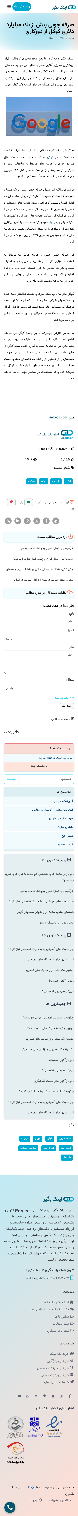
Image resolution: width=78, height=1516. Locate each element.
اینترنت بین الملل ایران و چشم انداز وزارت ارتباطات (43, 558)
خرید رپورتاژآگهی (58, 1361)
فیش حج (67, 835)
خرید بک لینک (60, 1354)
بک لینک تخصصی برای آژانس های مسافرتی (47, 1049)
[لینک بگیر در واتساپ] (28, 1396)
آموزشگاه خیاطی (63, 801)
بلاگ (61, 38)
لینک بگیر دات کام (57, 1302)
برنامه (50, 222)
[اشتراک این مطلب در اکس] (37, 521)
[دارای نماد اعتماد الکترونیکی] (54, 1426)
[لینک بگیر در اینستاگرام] (61, 1396)
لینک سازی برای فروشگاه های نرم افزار (51, 959)
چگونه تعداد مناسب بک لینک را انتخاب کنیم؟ (46, 1091)
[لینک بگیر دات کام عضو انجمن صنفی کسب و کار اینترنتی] (35, 1426)
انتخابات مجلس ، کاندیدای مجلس (52, 809)
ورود (34, 1500)
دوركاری (31, 481)
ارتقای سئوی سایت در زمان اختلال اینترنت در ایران (44, 579)
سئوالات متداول (58, 1331)
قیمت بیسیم (65, 844)
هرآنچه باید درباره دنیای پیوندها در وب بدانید (47, 548)
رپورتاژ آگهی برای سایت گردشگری (54, 1081)
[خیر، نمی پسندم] (11, 502)
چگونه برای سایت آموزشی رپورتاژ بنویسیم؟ (48, 1017)
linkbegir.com (58, 417)
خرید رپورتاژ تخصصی (55, 1375)
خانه (71, 38)
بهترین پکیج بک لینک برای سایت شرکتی (49, 1028)
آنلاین (68, 481)
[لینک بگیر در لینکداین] (53, 1396)
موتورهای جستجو (28, 1148)
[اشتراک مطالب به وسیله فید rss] (8, 521)
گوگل (50, 157)
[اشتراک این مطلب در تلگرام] (56, 521)
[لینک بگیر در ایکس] (36, 1396)
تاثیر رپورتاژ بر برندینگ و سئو (57, 922)
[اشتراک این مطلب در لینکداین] (18, 521)
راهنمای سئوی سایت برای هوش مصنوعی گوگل (45, 912)
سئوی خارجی (65, 1138)
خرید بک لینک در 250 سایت (56, 758)
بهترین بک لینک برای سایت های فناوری (50, 970)
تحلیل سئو (66, 1148)
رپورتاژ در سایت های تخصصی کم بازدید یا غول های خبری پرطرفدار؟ (39, 877)
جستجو (11, 779)
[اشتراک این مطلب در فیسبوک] (46, 521)
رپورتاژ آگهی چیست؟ (61, 980)
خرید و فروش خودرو (61, 818)
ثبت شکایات (61, 1323)
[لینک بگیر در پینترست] (44, 1396)
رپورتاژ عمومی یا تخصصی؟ (58, 991)
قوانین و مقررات (59, 1500)
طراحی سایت (65, 827)
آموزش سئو (48, 1148)
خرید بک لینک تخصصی (53, 1368)
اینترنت (24, 1138)
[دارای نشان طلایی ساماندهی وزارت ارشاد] (16, 1426)
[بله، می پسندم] (28, 502)
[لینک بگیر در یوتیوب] (19, 1396)
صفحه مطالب (61, 719)
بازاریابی (56, 481)
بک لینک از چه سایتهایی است (49, 1309)
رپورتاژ (37, 1138)
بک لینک (67, 1157)
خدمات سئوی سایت (56, 1382)
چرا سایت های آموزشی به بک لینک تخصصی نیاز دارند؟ (41, 901)
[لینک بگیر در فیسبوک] (70, 1396)
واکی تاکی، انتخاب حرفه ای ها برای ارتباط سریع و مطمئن (40, 569)
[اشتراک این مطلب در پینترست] (27, 521)
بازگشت (9, 732)
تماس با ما (62, 1316)
